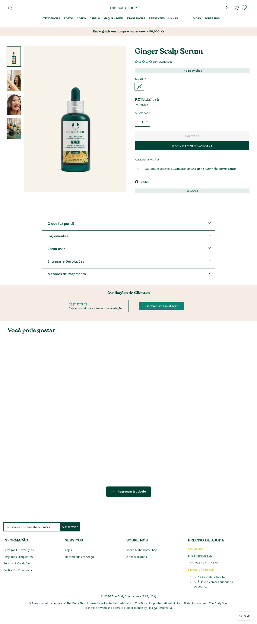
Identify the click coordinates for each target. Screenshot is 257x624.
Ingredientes (58, 236)
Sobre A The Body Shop (141, 550)
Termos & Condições (17, 563)
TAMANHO (140, 79)
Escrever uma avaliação (161, 306)
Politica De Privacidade (18, 570)
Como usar (56, 248)
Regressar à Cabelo (131, 491)
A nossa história (136, 557)
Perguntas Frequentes (18, 557)
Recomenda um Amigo (79, 557)
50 (139, 86)
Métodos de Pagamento (67, 274)
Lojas (68, 550)
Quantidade (142, 113)
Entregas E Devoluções (18, 550)
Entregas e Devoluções (66, 261)
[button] (143, 61)
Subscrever (70, 527)
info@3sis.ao (204, 555)
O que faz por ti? (61, 223)
